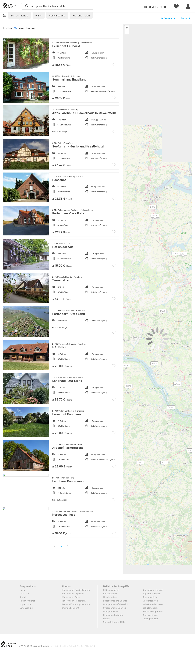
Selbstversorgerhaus (153, 611)
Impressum (25, 604)
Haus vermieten (155, 7)
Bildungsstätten (111, 590)
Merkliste (24, 593)
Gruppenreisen (110, 611)
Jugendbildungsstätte (114, 622)
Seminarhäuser (150, 615)
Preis (38, 16)
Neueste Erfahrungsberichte (76, 604)
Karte (184, 18)
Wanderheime (110, 597)
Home (23, 590)
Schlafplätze (19, 16)
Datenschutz (26, 608)
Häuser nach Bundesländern (76, 590)
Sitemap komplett (70, 608)
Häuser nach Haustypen (74, 601)
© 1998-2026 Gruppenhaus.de (58, 646)
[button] (181, 254)
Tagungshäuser (150, 619)
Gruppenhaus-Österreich (115, 604)
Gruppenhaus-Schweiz (114, 608)
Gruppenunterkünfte (113, 615)
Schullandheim (150, 608)
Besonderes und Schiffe (115, 601)
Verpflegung (57, 16)
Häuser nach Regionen (73, 593)
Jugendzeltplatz (151, 597)
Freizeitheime (110, 593)
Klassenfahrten (150, 601)
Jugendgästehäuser (153, 590)
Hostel (106, 619)
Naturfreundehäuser (153, 604)
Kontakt (23, 597)
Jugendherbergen (152, 593)
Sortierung (166, 18)
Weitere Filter (81, 16)
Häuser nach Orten (71, 597)
